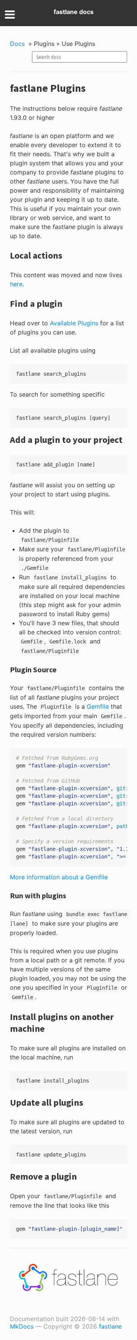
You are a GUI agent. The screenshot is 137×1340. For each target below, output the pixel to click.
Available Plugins (74, 323)
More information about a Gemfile (59, 877)
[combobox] (79, 57)
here (16, 284)
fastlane (110, 1326)
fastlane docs (74, 12)
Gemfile (98, 706)
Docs (17, 43)
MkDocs (21, 1326)
